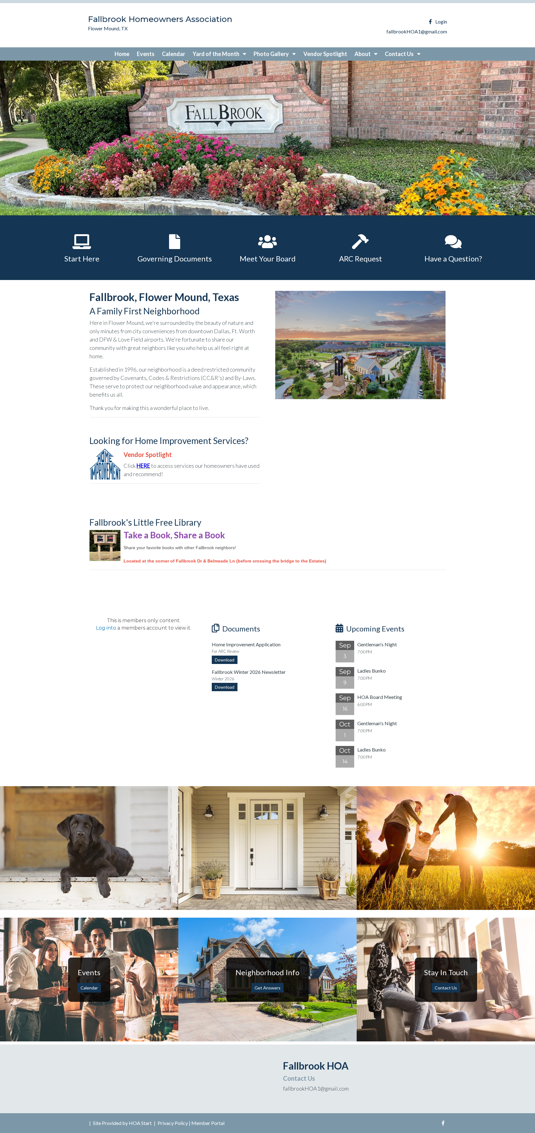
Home (122, 53)
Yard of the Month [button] (216, 53)
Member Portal (207, 1123)
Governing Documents (174, 258)
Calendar (173, 53)
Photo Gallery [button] (272, 53)
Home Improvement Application (246, 644)
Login (441, 21)
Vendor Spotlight (325, 53)
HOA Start (140, 1123)
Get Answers (267, 987)
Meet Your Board (268, 258)
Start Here (81, 258)
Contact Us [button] (400, 53)
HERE (143, 465)
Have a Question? (453, 258)
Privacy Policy (173, 1123)
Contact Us (446, 987)
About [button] (363, 53)
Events (145, 53)
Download (224, 659)
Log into (106, 628)
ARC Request (360, 258)
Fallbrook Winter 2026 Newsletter (249, 672)
